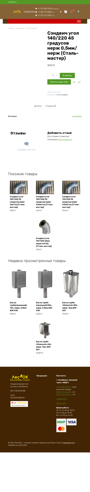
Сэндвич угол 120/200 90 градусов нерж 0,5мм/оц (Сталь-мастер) (44, 202)
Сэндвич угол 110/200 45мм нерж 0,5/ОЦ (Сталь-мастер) (44, 242)
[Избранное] (61, 11)
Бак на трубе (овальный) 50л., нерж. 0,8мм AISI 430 (44, 306)
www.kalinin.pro (69, 443)
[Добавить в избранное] (74, 82)
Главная (11, 28)
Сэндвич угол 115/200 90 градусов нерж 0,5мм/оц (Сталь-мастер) (71, 202)
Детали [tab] (37, 106)
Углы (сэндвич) (32, 28)
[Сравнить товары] (66, 11)
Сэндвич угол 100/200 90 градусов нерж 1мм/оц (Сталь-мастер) (17, 202)
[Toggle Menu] (79, 21)
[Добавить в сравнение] (79, 82)
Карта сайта (61, 403)
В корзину (67, 75)
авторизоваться (65, 139)
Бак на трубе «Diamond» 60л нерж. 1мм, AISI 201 (43, 345)
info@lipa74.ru (29, 11)
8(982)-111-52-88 (63, 392)
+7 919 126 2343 (46, 15)
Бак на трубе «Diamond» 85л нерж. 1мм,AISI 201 (69, 306)
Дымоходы (20, 28)
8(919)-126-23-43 (63, 395)
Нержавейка (77, 116)
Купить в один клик (59, 82)
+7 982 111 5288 (46, 12)
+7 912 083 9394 (48, 8)
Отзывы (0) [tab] (51, 106)
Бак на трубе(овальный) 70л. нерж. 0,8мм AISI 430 (18, 306)
